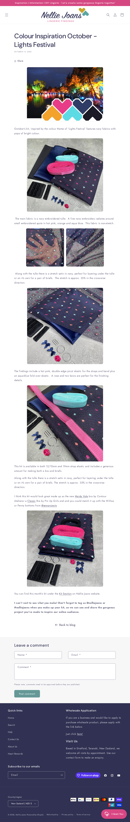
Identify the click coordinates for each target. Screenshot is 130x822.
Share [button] (20, 60)
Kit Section (65, 593)
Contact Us (13, 739)
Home (11, 717)
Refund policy (52, 814)
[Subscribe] (61, 775)
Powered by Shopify (35, 814)
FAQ (10, 732)
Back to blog (67, 625)
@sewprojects (49, 505)
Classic (31, 501)
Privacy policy (67, 814)
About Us (12, 746)
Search (11, 725)
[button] (6, 14)
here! (80, 734)
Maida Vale (81, 496)
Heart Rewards (15, 753)
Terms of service (83, 814)
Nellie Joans (21, 814)
